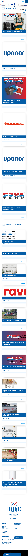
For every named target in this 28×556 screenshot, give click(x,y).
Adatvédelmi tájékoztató (8, 539)
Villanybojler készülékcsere (10, 253)
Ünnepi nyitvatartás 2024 (9, 275)
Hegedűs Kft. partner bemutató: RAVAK (12, 298)
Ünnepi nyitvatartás (8, 438)
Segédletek (4, 531)
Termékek (4, 527)
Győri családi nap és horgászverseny (12, 320)
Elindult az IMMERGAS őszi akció (11, 137)
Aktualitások (5, 528)
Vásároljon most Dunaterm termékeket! (13, 31)
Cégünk (4, 526)
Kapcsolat (4, 532)
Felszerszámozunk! (8, 241)
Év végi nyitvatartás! (8, 460)
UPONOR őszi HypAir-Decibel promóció (13, 66)
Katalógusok (5, 530)
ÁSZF (3, 540)
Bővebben (23, 39)
